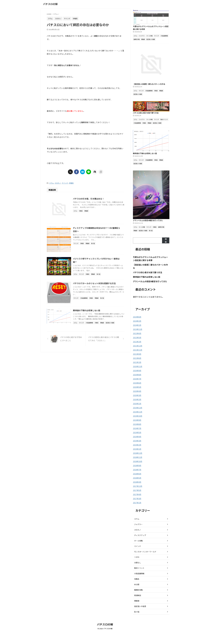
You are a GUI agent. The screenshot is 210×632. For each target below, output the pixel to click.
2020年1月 (137, 403)
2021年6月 (137, 358)
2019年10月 (137, 416)
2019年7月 (137, 428)
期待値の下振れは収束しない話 (86, 310)
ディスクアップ (140, 535)
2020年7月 (137, 379)
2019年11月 (137, 412)
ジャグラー (138, 524)
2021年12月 (137, 346)
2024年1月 (137, 325)
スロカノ (58, 183)
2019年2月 (137, 445)
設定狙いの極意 (140, 606)
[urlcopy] (100, 171)
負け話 (136, 612)
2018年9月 (137, 465)
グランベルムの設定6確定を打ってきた (148, 220)
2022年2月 (137, 341)
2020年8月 (137, 374)
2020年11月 (137, 366)
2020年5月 (137, 387)
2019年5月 (137, 432)
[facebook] (76, 171)
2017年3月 (137, 498)
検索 (166, 240)
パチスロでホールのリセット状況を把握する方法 (94, 283)
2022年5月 (137, 337)
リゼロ (136, 557)
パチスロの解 (50, 4)
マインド (65, 183)
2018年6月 (137, 474)
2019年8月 (137, 424)
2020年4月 (137, 391)
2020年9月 (137, 370)
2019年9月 (137, 420)
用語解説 (137, 595)
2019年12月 (137, 408)
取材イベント (139, 568)
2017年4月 (137, 494)
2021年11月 (137, 350)
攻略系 (71, 183)
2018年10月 (137, 461)
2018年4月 (137, 482)
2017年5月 (137, 490)
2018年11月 (137, 457)
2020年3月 (137, 395)
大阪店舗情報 (139, 573)
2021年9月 (137, 354)
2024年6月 (137, 317)
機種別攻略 (138, 590)
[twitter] (70, 171)
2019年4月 (137, 436)
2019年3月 (137, 441)
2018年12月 (137, 453)
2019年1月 (137, 449)
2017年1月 (137, 502)
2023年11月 (137, 329)
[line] (88, 171)
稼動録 (136, 601)
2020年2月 (137, 399)
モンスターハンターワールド (145, 551)
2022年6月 (137, 333)
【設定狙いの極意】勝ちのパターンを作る (149, 84)
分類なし (137, 562)
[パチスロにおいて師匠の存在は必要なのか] (82, 171)
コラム (51, 183)
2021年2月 (137, 362)
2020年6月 (137, 383)
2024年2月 (137, 321)
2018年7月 (137, 469)
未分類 (136, 584)
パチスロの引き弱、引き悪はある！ (88, 198)
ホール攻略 (138, 540)
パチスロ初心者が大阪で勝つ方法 (145, 112)
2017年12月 (137, 486)
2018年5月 (137, 478)
